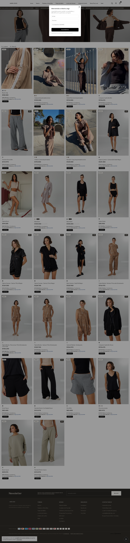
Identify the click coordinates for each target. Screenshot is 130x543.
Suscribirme (65, 30)
